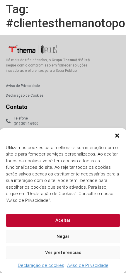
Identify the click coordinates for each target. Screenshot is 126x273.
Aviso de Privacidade (87, 265)
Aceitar (63, 220)
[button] (117, 136)
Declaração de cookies (41, 265)
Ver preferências (63, 252)
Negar (63, 236)
